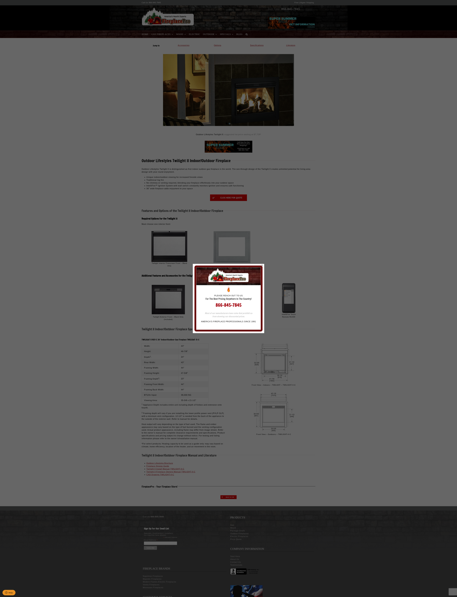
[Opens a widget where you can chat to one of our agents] (8, 593)
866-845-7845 (228, 305)
